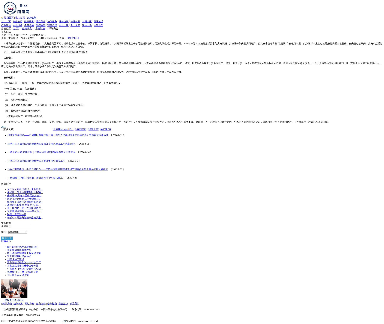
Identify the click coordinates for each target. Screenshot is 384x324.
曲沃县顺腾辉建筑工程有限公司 (24, 253)
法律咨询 (64, 21)
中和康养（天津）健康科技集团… (25, 269)
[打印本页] (93, 129)
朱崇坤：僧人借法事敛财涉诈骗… (25, 192)
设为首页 (20, 17)
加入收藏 (31, 17)
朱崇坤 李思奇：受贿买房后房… (24, 195)
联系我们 (74, 303)
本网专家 (87, 21)
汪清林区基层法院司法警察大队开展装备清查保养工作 (36, 161)
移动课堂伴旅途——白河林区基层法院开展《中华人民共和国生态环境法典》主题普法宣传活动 (58, 135)
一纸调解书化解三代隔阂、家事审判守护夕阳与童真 (35, 178)
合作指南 (52, 303)
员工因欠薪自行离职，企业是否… (25, 189)
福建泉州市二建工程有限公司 (22, 272)
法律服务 (52, 21)
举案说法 (40, 28)
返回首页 (9, 17)
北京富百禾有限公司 (18, 275)
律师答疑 (40, 25)
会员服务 (41, 303)
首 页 (6, 21)
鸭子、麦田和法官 (16, 214)
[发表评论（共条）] (63, 129)
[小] (77, 38)
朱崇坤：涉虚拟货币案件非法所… (25, 202)
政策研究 (29, 21)
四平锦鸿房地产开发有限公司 (22, 247)
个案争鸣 (29, 25)
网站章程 (29, 303)
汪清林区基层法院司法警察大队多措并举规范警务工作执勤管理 (41, 143)
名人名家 (75, 25)
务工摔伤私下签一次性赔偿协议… (25, 208)
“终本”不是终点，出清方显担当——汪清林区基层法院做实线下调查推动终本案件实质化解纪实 (58, 169)
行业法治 (6, 25)
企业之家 (64, 25)
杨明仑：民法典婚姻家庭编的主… (25, 217)
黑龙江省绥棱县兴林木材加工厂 (24, 262)
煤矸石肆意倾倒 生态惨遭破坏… (24, 198)
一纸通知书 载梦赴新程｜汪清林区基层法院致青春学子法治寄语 (41, 152)
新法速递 (98, 21)
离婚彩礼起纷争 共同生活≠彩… (23, 205)
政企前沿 (17, 21)
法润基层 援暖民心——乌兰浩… (24, 211)
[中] (73, 38)
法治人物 (87, 25)
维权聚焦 (40, 21)
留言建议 (63, 303)
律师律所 (75, 21)
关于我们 (7, 303)
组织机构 (18, 303)
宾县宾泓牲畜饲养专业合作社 (22, 265)
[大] (69, 38)
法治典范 (98, 25)
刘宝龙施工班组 (15, 259)
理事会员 (52, 25)
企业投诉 (17, 25)
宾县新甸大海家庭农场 (19, 250)
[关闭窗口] (105, 129)
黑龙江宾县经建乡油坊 (19, 256)
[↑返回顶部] (81, 129)
